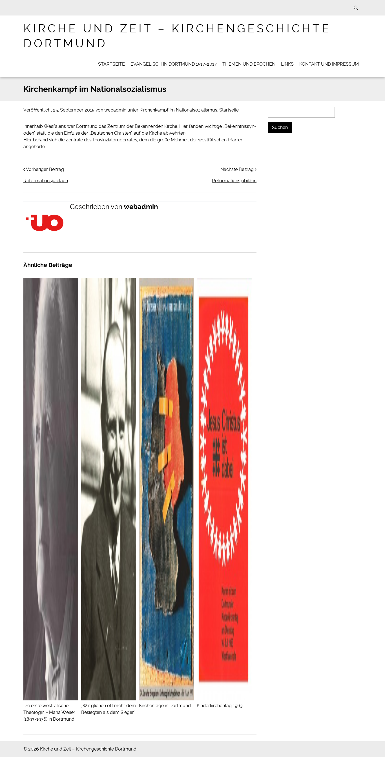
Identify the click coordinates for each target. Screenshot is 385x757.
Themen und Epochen (248, 64)
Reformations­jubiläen (45, 180)
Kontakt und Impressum (329, 64)
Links (287, 64)
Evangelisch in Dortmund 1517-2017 (173, 64)
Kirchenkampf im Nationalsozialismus (178, 110)
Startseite (111, 64)
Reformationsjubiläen (234, 180)
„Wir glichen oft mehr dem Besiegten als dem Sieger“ (108, 709)
